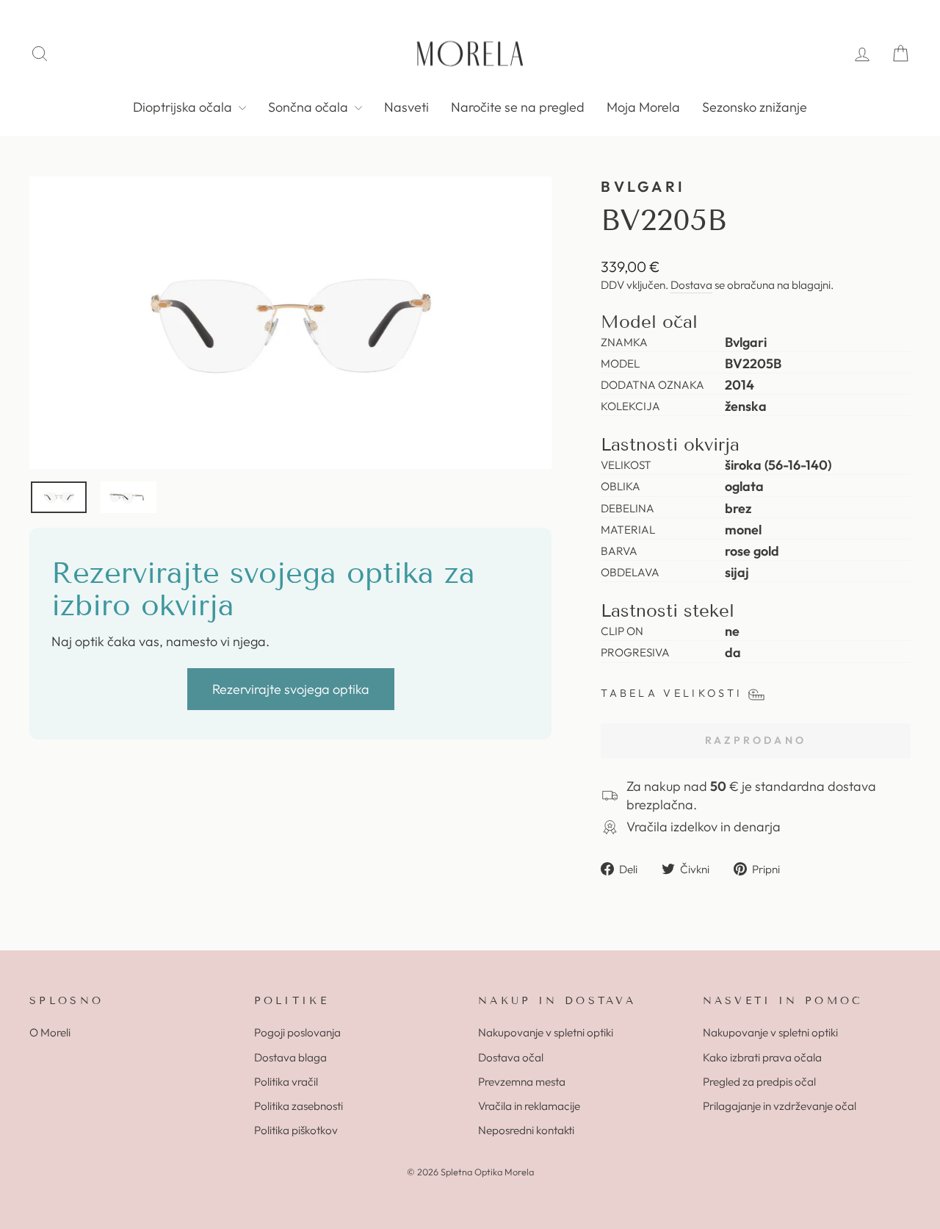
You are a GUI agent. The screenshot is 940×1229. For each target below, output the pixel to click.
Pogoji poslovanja (297, 1032)
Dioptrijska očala (184, 106)
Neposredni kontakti (526, 1130)
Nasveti (406, 106)
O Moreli (49, 1032)
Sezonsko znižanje (754, 106)
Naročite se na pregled (518, 106)
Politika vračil (286, 1082)
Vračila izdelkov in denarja (703, 826)
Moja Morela (643, 106)
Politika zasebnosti (298, 1106)
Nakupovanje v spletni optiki (545, 1032)
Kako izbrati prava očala (762, 1057)
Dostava (691, 285)
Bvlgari (643, 186)
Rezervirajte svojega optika (290, 689)
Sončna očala (309, 106)
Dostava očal (510, 1057)
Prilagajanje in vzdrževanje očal (779, 1106)
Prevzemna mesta (521, 1082)
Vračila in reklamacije (529, 1106)
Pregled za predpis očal (759, 1082)
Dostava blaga (290, 1057)
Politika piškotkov (296, 1130)
